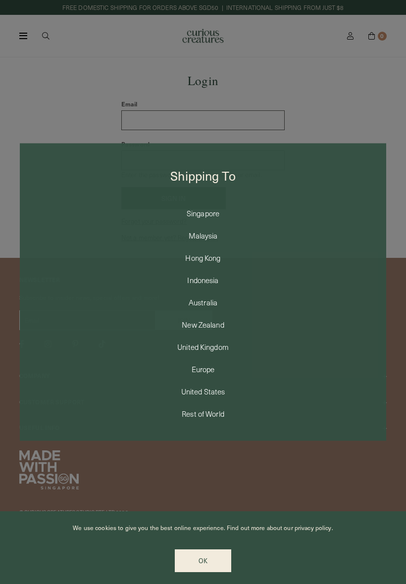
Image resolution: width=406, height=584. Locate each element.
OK (203, 560)
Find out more (246, 527)
